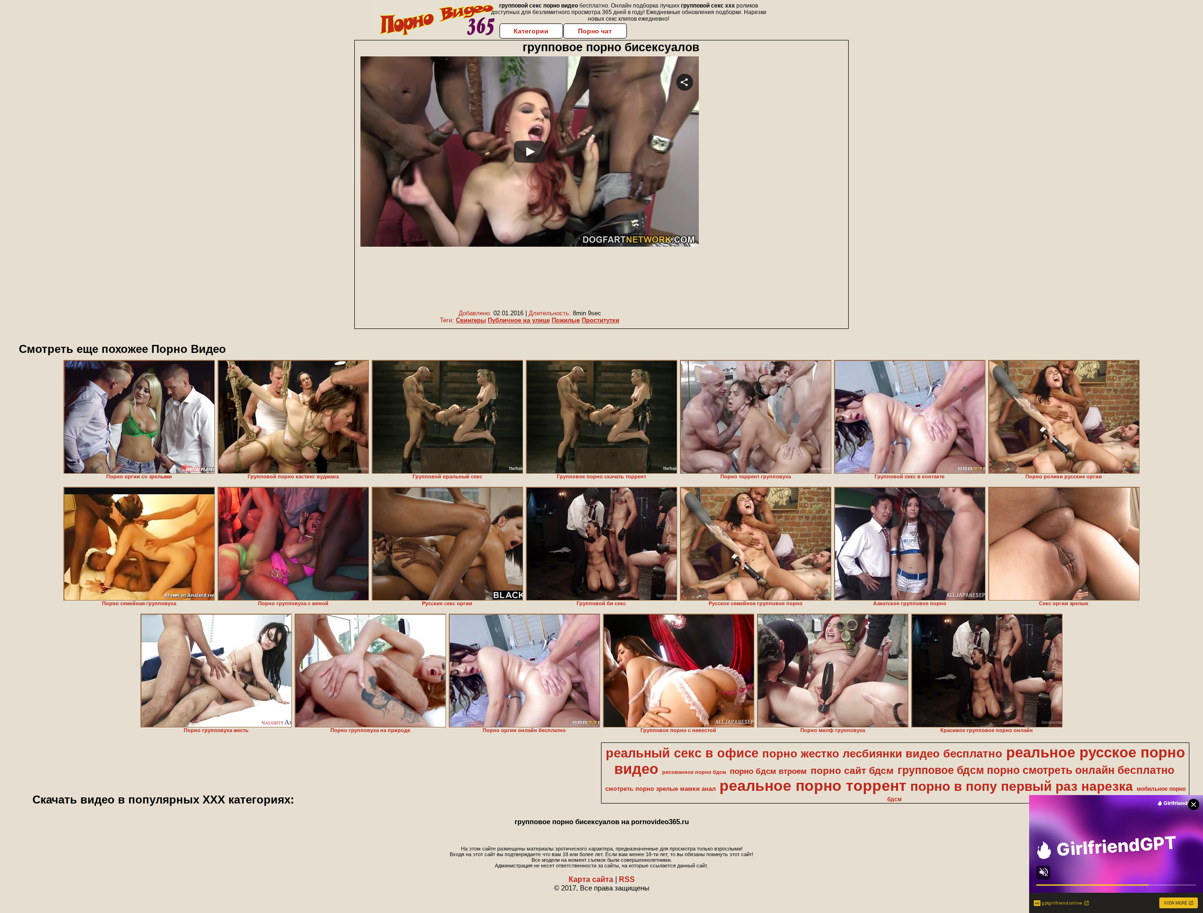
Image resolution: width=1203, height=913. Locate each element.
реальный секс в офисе (682, 753)
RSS (627, 879)
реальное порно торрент (812, 785)
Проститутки (600, 320)
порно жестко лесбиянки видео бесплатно (882, 753)
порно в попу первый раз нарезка (1021, 786)
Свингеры (471, 320)
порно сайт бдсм (852, 770)
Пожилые (566, 320)
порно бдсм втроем (768, 771)
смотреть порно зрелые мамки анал (660, 788)
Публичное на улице (519, 320)
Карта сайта (591, 879)
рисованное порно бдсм (694, 772)
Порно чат (595, 31)
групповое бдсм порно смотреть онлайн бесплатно (1036, 770)
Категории (531, 31)
